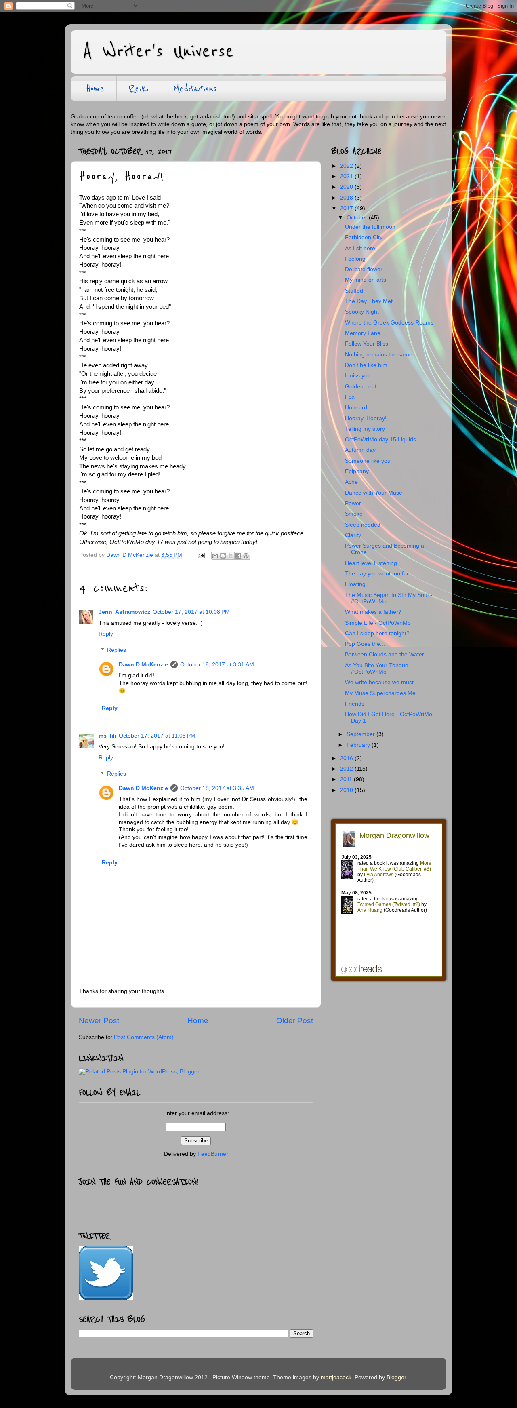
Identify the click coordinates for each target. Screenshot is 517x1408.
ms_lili (107, 736)
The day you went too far (377, 574)
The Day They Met (369, 301)
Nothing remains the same (378, 355)
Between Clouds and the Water (384, 654)
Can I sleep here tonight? (377, 633)
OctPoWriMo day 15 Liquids (380, 439)
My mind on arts (365, 280)
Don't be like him (366, 365)
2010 (347, 790)
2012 (347, 769)
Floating (355, 584)
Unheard (356, 408)
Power (353, 503)
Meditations (195, 88)
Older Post (294, 1020)
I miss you (358, 376)
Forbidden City (363, 237)
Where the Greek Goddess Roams (389, 323)
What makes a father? (373, 612)
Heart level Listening (371, 563)
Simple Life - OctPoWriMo (378, 623)
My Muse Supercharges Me (380, 693)
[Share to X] (231, 556)
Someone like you (368, 461)
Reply (106, 634)
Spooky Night (362, 312)
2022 (347, 166)
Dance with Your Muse (373, 493)
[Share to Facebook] (238, 556)
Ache (351, 482)
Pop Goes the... (365, 644)
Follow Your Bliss (366, 344)
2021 (347, 176)
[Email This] (215, 556)
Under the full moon (370, 227)
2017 (347, 208)
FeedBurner (213, 1154)
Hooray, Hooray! (366, 418)
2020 (347, 187)
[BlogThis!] (223, 556)
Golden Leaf (360, 387)
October (358, 218)
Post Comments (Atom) (144, 1037)
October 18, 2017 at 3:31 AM (217, 665)
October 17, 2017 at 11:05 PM (157, 736)
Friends (354, 704)
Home (95, 88)
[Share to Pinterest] (246, 556)
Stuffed (354, 291)
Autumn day (360, 450)
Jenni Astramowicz (124, 612)
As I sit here (360, 248)
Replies (116, 650)
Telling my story (365, 429)
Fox (350, 397)
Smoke (354, 514)
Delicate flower (363, 269)
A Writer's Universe (158, 51)
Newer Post (99, 1020)
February (359, 745)
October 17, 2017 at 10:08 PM (191, 612)
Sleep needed (362, 525)
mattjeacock (336, 1377)
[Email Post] (200, 555)
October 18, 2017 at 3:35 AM (217, 788)
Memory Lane (362, 333)
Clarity (353, 535)
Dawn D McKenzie (143, 665)
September (361, 734)
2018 (347, 198)
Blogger (396, 1377)
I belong (355, 259)
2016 (347, 758)
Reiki (139, 88)
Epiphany (357, 471)
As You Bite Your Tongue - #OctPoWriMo (378, 668)
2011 (347, 779)
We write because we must (379, 682)
